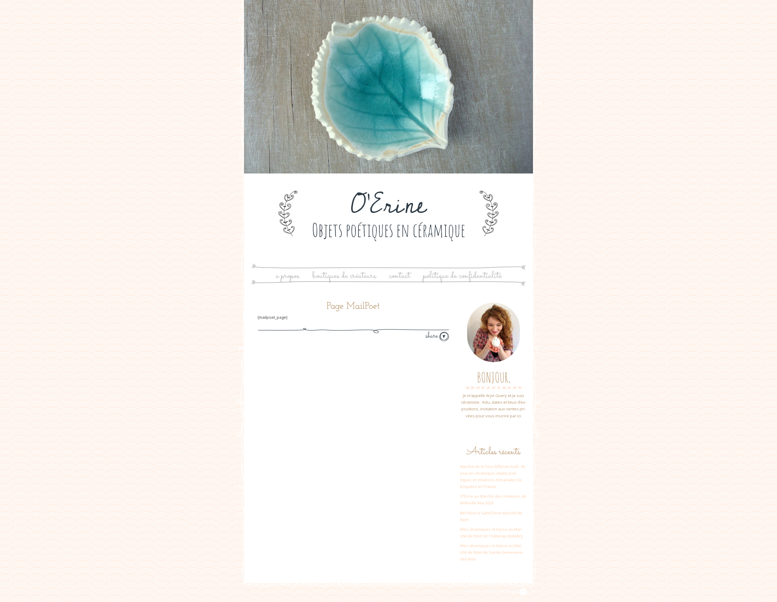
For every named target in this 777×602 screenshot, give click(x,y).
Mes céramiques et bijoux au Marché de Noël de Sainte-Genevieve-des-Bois (491, 552)
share (432, 336)
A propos (287, 276)
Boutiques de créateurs (344, 276)
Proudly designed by (488, 591)
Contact (399, 276)
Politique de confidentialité (462, 276)
